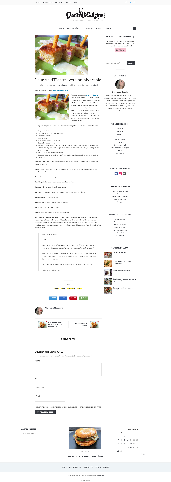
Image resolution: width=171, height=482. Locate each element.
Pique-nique (71, 288)
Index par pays (59, 2)
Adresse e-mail (40, 387)
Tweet (54, 298)
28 (118, 451)
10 (128, 440)
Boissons (120, 129)
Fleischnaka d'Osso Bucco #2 (81, 324)
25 (131, 447)
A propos (68, 2)
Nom (36, 378)
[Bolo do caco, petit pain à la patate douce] (85, 439)
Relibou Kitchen (120, 235)
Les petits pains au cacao (121, 270)
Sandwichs (120, 153)
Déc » (144, 454)
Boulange (120, 131)
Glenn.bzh (120, 194)
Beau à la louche (120, 219)
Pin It (74, 298)
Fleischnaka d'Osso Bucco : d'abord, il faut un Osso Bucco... (56, 325)
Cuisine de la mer (120, 224)
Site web (37, 396)
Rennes (120, 150)
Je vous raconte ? (120, 145)
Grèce (63, 288)
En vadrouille (120, 142)
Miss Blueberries (120, 199)
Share (64, 298)
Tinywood (120, 202)
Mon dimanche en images (120, 148)
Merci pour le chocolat (120, 197)
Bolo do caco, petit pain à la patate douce (85, 456)
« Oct (140, 454)
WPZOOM (101, 475)
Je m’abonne (120, 50)
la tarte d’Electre (92, 95)
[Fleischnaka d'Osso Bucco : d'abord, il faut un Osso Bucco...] (42, 324)
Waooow (120, 156)
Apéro (57, 288)
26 (134, 447)
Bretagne (120, 134)
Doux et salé (94, 85)
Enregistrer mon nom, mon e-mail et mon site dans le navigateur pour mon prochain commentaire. (68, 407)
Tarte (79, 288)
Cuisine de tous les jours (120, 191)
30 (124, 451)
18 (131, 444)
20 (137, 444)
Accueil (38, 2)
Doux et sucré (120, 139)
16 (124, 444)
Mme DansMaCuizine (60, 85)
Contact (76, 2)
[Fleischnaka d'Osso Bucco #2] (94, 324)
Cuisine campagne (120, 222)
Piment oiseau (120, 233)
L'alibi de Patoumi (120, 227)
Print (84, 298)
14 (118, 444)
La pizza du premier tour (121, 252)
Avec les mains (85, 452)
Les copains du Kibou (120, 230)
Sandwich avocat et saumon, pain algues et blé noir (124, 280)
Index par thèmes (48, 2)
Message (37, 361)
